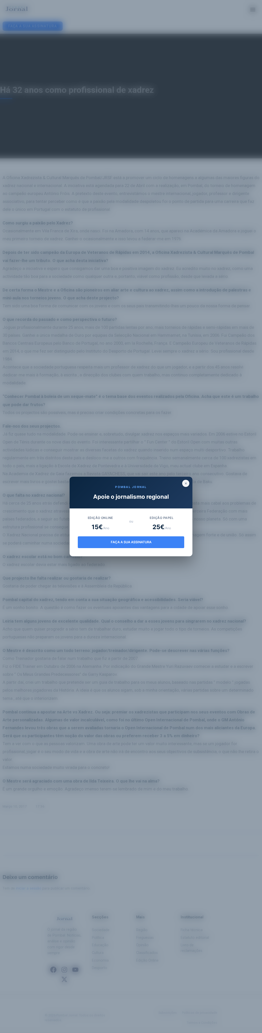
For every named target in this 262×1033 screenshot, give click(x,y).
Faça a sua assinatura (131, 542)
